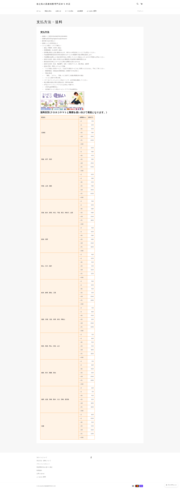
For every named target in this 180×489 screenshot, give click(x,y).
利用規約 (39, 470)
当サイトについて (42, 457)
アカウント (140, 11)
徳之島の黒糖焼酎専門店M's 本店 (53, 4)
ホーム (39, 11)
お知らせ (58, 11)
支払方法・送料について (44, 460)
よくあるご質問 (91, 11)
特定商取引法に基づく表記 (44, 467)
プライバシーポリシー (43, 464)
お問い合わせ (40, 473)
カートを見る (69, 11)
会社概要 (80, 11)
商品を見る (48, 11)
